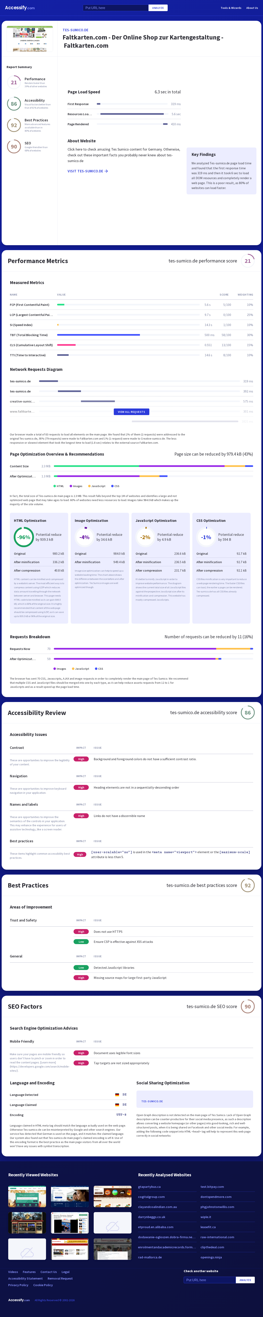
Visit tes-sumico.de (85, 171)
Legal (65, 1272)
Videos (13, 1272)
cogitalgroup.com (151, 1197)
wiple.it (206, 1217)
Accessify (20, 8)
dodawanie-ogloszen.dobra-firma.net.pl (167, 1237)
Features (29, 1272)
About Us (252, 8)
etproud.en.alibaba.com (155, 1227)
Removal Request (60, 1278)
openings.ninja (211, 1257)
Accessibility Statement (25, 1278)
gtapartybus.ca (149, 1187)
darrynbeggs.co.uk (151, 1217)
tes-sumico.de (76, 30)
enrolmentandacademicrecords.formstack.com (167, 1247)
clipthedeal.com (212, 1247)
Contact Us (48, 1272)
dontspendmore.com (216, 1197)
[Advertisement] (159, 70)
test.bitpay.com (212, 1187)
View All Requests (131, 412)
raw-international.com (217, 1237)
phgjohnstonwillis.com (217, 1207)
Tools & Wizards (231, 8)
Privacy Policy (18, 1285)
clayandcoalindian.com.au (157, 1207)
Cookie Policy (43, 1285)
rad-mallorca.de (150, 1257)
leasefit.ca (208, 1227)
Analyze (158, 8)
